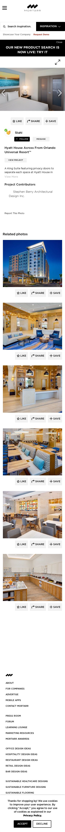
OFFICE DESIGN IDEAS (18, 749)
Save (56, 293)
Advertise (12, 694)
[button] (4, 8)
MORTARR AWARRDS (17, 739)
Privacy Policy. (32, 815)
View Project (15, 160)
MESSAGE (41, 139)
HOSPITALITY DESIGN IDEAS (21, 754)
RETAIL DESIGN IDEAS (18, 766)
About (10, 683)
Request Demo (41, 34)
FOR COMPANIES (15, 689)
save (52, 121)
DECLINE (42, 824)
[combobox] (50, 26)
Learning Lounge (16, 727)
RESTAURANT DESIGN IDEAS (22, 760)
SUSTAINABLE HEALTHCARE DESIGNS (27, 781)
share (35, 121)
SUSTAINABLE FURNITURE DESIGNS (26, 787)
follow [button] (23, 139)
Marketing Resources (20, 733)
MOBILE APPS (13, 700)
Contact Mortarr (17, 706)
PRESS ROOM (13, 716)
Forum (10, 722)
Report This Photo (14, 213)
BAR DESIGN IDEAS (16, 772)
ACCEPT (22, 824)
